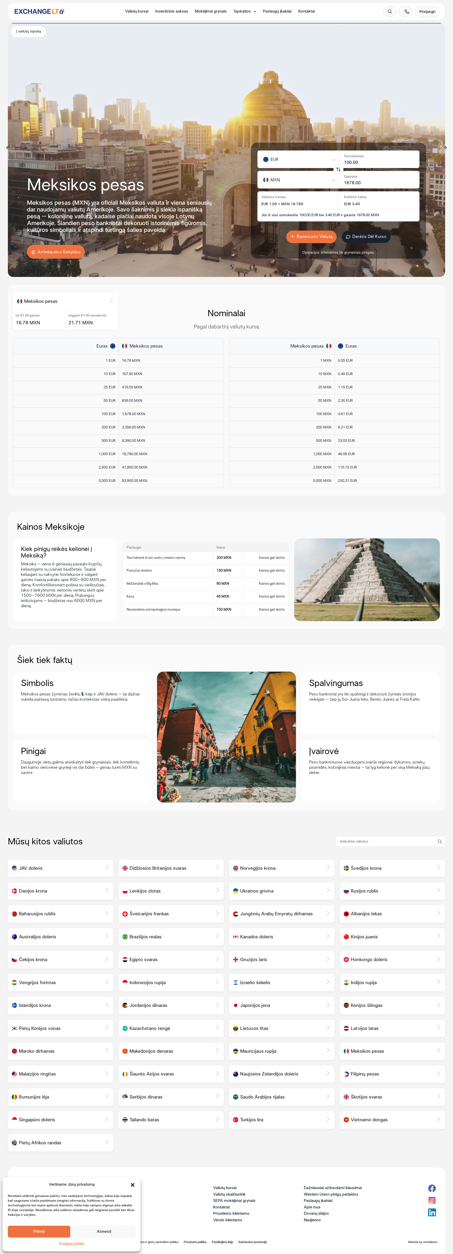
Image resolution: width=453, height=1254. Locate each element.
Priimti (39, 1232)
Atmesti (104, 1232)
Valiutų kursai (136, 11)
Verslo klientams (227, 1220)
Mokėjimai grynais (211, 11)
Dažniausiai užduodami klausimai (333, 1188)
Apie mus (312, 1207)
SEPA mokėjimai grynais (234, 1201)
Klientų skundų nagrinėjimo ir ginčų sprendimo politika (145, 1242)
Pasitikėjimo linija (222, 1242)
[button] (132, 1185)
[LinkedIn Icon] (432, 1212)
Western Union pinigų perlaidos (331, 1194)
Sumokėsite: (354, 156)
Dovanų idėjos (316, 1214)
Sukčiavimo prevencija (252, 1242)
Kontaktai (306, 11)
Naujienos (312, 1220)
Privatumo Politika (71, 1243)
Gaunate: (351, 177)
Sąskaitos (242, 11)
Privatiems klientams (231, 1214)
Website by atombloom (422, 1242)
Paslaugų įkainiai (277, 11)
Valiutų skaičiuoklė (229, 1194)
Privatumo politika (195, 1242)
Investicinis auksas (171, 11)
